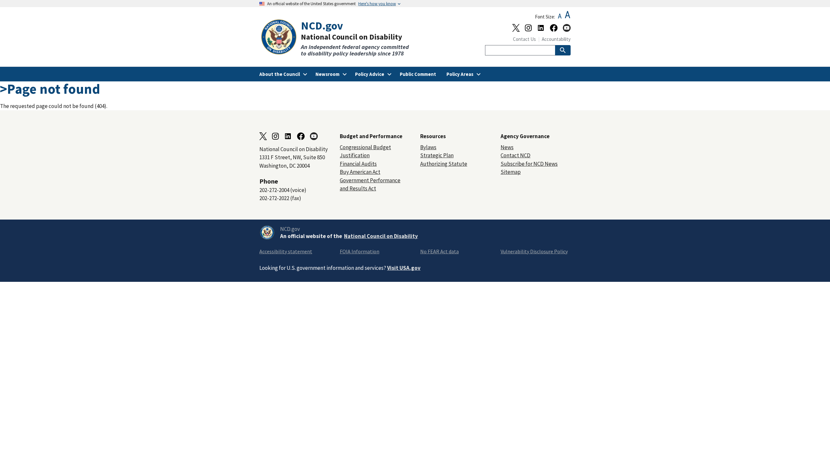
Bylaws (428, 147)
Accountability (556, 39)
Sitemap (511, 171)
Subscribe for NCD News (529, 163)
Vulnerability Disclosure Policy (534, 251)
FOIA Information (359, 251)
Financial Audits (358, 163)
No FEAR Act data (439, 251)
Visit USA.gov (404, 267)
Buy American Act (360, 171)
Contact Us (524, 39)
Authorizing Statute (443, 163)
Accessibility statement (285, 251)
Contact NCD (515, 155)
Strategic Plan (437, 155)
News (507, 147)
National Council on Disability (381, 236)
